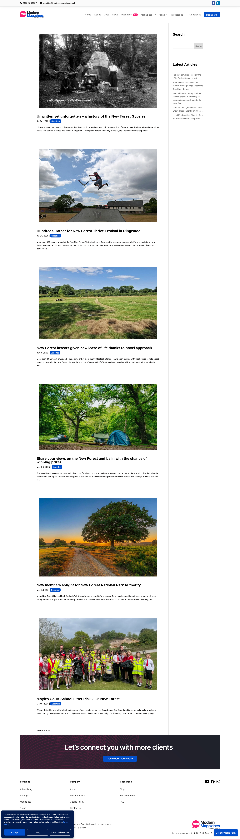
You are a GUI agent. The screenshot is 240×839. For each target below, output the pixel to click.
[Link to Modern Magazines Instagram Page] (218, 782)
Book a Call (212, 14)
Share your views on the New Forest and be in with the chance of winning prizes (92, 460)
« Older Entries (43, 730)
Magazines (147, 14)
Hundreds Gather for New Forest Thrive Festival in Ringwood (89, 231)
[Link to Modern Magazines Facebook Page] (213, 782)
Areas (162, 14)
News (115, 14)
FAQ (122, 801)
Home (88, 14)
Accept (14, 832)
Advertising (26, 789)
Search (198, 46)
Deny (37, 832)
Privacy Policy (77, 795)
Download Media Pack (120, 758)
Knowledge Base (128, 795)
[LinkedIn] (218, 3)
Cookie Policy (77, 801)
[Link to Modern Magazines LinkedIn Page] (207, 782)
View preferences (60, 832)
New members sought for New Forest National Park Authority (89, 585)
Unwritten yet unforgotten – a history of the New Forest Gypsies (91, 116)
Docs (106, 14)
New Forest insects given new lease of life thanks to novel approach (94, 348)
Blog (122, 789)
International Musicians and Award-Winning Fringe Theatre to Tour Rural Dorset (188, 85)
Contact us (195, 14)
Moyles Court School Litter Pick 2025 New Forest (78, 699)
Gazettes (55, 121)
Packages (126, 14)
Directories (177, 14)
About (97, 14)
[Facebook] (213, 3)
